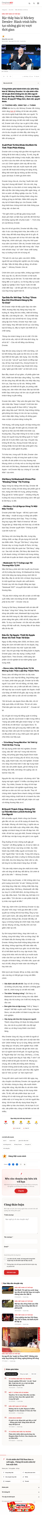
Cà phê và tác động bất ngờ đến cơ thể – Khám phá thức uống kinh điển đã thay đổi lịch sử (22, 1422)
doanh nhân (12, 1140)
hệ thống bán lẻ (7, 1144)
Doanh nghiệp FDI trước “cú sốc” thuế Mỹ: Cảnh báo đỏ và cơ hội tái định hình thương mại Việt (22, 1383)
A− (4, 76)
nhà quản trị (28, 1144)
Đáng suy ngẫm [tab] (24, 1374)
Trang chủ (4, 9)
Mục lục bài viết (21, 83)
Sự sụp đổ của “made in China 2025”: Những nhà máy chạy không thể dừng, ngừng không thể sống (20, 1357)
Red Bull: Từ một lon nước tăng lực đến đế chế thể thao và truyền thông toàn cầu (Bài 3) (27, 1292)
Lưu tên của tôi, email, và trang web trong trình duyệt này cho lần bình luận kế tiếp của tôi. (21, 1259)
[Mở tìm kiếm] (34, 3)
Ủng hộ (21, 1191)
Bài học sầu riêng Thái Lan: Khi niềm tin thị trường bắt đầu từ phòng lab (26, 1306)
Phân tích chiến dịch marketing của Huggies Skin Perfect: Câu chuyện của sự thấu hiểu (22, 1436)
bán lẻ (12, 111)
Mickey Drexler (18, 1144)
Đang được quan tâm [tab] (11, 1374)
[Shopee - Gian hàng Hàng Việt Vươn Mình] (21, 1506)
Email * (6, 1246)
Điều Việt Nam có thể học (21, 9)
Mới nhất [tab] (34, 1374)
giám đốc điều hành (24, 1140)
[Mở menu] (38, 3)
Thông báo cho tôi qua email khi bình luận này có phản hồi (22, 1265)
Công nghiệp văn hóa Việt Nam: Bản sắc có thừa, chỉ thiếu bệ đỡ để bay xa (26, 1319)
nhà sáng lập (6, 1148)
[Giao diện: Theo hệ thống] (30, 3)
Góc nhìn (11, 9)
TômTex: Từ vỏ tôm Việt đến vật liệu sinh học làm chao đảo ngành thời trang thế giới (22, 1397)
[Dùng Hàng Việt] (3, 1459)
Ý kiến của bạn (9, 1215)
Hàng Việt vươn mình (17, 1156)
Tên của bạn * (8, 1237)
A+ (10, 76)
